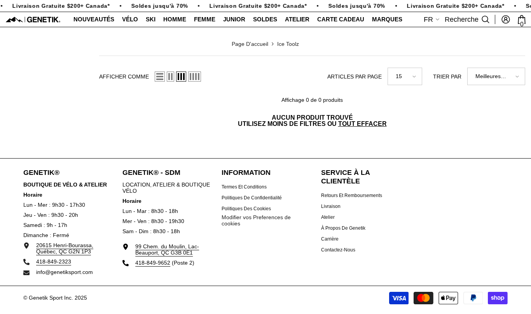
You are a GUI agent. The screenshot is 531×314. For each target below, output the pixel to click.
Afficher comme (124, 76)
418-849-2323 (53, 261)
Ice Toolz (288, 44)
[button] (160, 77)
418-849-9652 (152, 263)
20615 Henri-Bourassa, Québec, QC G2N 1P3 (64, 248)
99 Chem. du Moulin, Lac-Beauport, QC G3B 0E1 (167, 249)
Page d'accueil (250, 44)
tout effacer (362, 124)
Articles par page (354, 76)
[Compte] (506, 19)
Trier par (447, 76)
